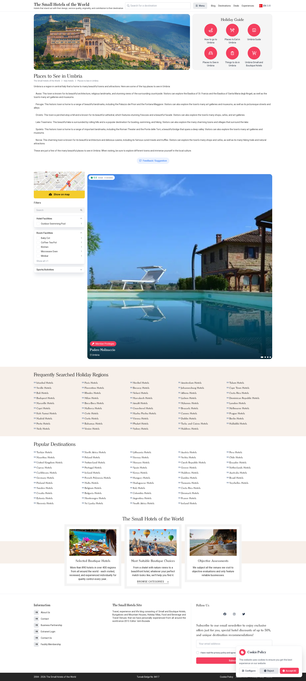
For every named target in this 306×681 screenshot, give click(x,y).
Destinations (224, 5)
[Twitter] (244, 614)
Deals (236, 5)
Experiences (248, 5)
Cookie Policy (226, 677)
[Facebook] (225, 614)
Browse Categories (151, 581)
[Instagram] (234, 614)
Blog (213, 5)
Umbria (95, 355)
